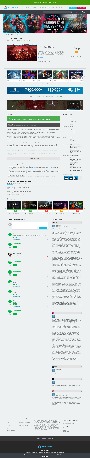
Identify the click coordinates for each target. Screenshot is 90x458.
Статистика (72, 166)
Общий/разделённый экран (75, 152)
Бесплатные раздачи (23, 427)
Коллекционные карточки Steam (75, 157)
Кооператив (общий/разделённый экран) (75, 149)
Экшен (71, 117)
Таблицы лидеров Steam (75, 159)
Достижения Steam (74, 155)
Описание (31, 96)
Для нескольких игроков (76, 146)
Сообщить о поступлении (45, 61)
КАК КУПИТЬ (51, 7)
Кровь (71, 142)
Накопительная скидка (24, 424)
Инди (71, 120)
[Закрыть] (88, 1)
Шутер (71, 118)
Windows (33, 167)
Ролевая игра (73, 121)
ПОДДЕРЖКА (73, 7)
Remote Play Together (74, 171)
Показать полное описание (33, 158)
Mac (48, 167)
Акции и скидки (22, 420)
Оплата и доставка (11, 430)
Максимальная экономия (24, 422)
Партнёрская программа (24, 425)
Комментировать (16, 239)
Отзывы (58, 96)
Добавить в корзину (15, 83)
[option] (14, 77)
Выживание (72, 122)
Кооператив (74, 147)
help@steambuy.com (69, 423)
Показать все (80, 178)
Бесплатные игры (24, 12)
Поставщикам (10, 420)
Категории (14, 12)
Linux (51, 167)
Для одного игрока (75, 144)
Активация (37, 96)
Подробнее (40, 57)
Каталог (8, 425)
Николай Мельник (17, 253)
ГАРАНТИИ (33, 7)
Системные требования (47, 96)
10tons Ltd (72, 135)
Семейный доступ (74, 160)
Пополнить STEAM (35, 12)
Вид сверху (72, 140)
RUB (78, 12)
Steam (16, 34)
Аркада (71, 124)
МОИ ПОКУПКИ (81, 7)
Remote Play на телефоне (75, 167)
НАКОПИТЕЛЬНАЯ (42, 7)
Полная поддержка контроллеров (74, 163)
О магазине (9, 424)
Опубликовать (43, 228)
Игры (12, 34)
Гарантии (9, 427)
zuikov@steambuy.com (69, 427)
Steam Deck (72, 130)
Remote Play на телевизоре (76, 170)
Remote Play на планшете (75, 169)
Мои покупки (28, 166)
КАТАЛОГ (6, 12)
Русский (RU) (50, 438)
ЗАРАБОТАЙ (59, 7)
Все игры (8, 34)
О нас (8, 422)
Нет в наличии (76, 61)
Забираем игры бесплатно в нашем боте (45, 2)
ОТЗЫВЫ (27, 7)
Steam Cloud (72, 164)
